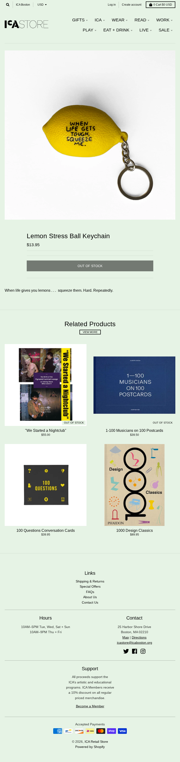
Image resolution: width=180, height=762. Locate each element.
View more (90, 332)
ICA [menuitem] (98, 20)
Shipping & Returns (90, 581)
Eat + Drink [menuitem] (116, 30)
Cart (163, 4)
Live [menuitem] (144, 30)
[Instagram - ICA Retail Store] (143, 651)
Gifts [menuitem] (78, 20)
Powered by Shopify (90, 747)
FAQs (90, 592)
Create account (131, 4)
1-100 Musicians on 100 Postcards (134, 431)
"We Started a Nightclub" (45, 431)
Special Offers (90, 586)
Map (125, 637)
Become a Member (90, 706)
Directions (139, 637)
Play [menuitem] (88, 30)
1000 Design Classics (134, 530)
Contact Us (90, 602)
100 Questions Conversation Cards (45, 530)
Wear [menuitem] (118, 20)
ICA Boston (23, 4)
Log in (112, 4)
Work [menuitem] (162, 20)
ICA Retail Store (96, 741)
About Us (90, 597)
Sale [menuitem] (164, 30)
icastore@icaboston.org (134, 642)
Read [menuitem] (140, 20)
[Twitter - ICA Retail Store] (126, 651)
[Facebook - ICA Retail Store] (134, 651)
